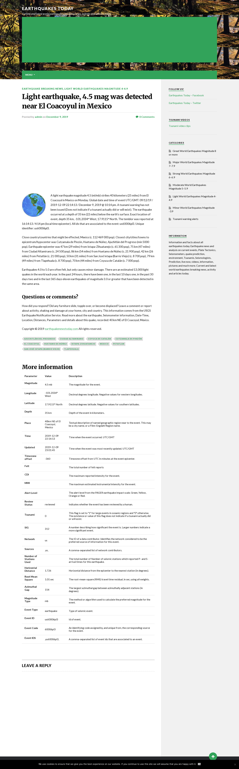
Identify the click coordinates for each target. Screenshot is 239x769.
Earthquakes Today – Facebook (186, 95)
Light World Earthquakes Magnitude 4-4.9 (96, 88)
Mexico (104, 344)
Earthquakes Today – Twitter (185, 102)
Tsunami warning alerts (185, 218)
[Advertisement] (119, 39)
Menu (29, 75)
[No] (235, 764)
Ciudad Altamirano (71, 339)
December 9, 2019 (57, 116)
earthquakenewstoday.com (61, 329)
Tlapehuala (71, 349)
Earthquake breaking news (42, 88)
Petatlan (118, 344)
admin (38, 116)
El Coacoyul (32, 344)
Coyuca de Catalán (99, 339)
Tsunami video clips (180, 125)
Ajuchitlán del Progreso (39, 339)
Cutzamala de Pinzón (129, 339)
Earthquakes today (48, 8)
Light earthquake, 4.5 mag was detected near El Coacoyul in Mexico (87, 101)
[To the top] (213, 756)
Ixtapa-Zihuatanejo (83, 344)
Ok (199, 764)
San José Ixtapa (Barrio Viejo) (42, 349)
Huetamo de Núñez (55, 344)
